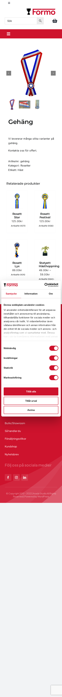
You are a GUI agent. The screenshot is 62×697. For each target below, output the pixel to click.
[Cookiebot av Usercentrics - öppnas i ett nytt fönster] (44, 285)
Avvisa (31, 410)
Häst (20, 170)
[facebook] (8, 477)
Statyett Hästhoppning (49, 264)
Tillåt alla (31, 391)
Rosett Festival (45, 215)
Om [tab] (51, 293)
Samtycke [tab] (11, 293)
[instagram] (16, 477)
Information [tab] (31, 293)
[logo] (41, 8)
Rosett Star (17, 215)
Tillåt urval (31, 400)
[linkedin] (24, 477)
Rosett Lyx (17, 264)
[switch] (53, 358)
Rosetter (26, 165)
